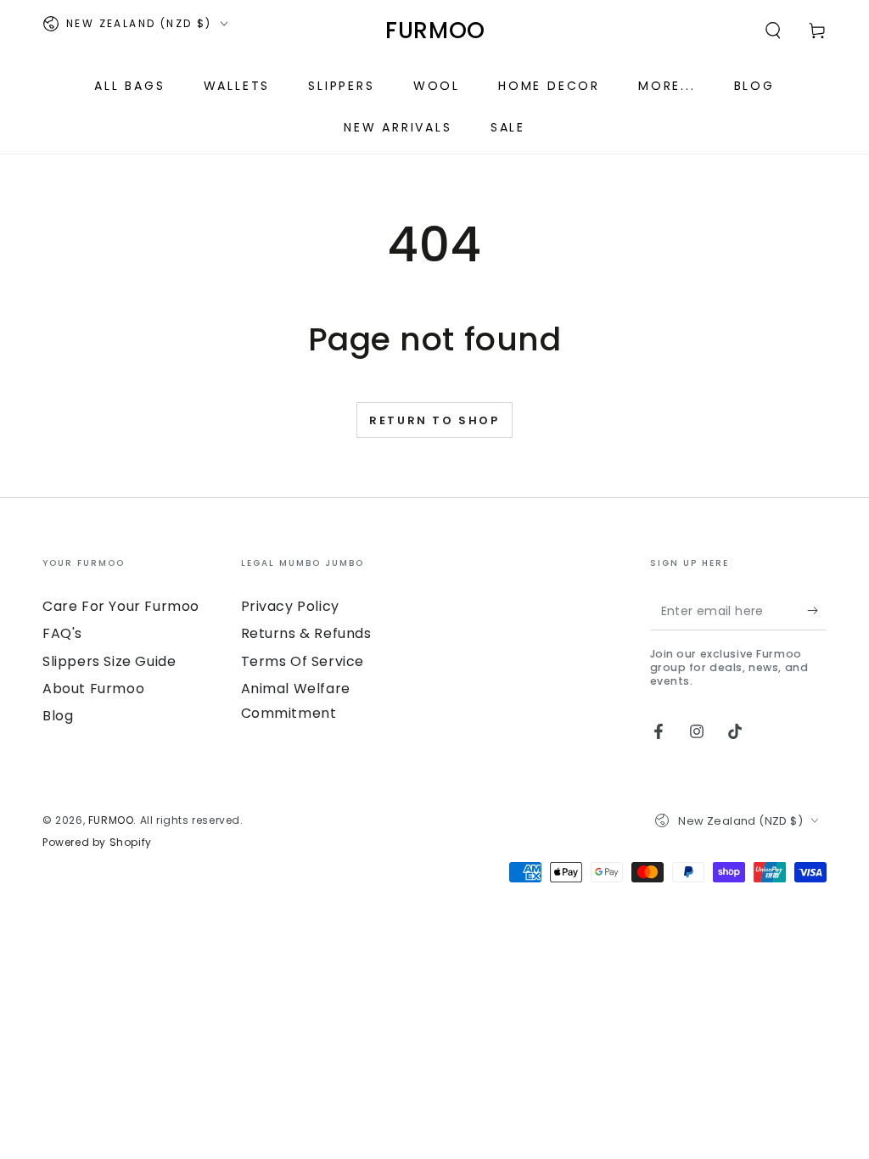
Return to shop (434, 420)
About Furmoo (93, 688)
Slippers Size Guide (109, 661)
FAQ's (62, 633)
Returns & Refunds (306, 633)
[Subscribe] (817, 611)
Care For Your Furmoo (120, 606)
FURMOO (111, 820)
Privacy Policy (290, 606)
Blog (57, 715)
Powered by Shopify (97, 842)
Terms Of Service (303, 661)
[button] (773, 30)
